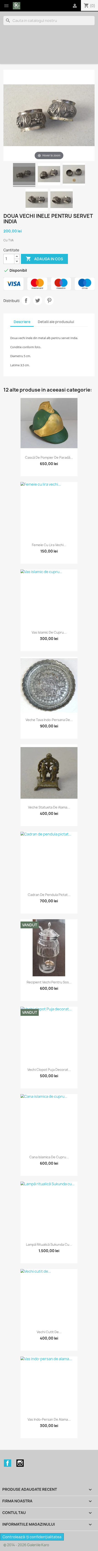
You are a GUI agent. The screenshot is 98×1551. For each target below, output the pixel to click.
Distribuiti (26, 300)
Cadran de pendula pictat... (49, 895)
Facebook (7, 1463)
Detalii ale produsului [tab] (56, 321)
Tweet (37, 300)
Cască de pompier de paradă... (49, 457)
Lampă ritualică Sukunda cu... (49, 1244)
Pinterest (49, 300)
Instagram (20, 1463)
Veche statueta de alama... (49, 807)
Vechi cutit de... (49, 1332)
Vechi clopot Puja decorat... (49, 1069)
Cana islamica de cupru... (49, 1157)
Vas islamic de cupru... (49, 632)
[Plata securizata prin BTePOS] (49, 283)
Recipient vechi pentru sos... (49, 982)
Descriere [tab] (22, 321)
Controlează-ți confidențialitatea (32, 1536)
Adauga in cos (44, 258)
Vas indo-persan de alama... (49, 1419)
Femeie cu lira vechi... (49, 545)
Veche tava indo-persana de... (49, 720)
